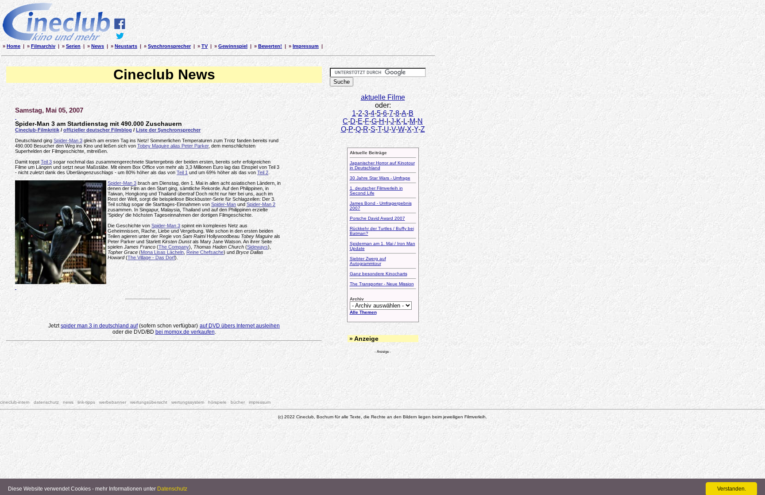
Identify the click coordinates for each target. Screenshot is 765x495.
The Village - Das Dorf (151, 257)
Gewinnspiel (232, 46)
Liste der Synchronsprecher (168, 130)
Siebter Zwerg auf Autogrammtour (368, 261)
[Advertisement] (164, 369)
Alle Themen (363, 312)
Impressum (306, 46)
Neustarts (126, 46)
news (68, 402)
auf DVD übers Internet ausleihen (240, 326)
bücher (238, 402)
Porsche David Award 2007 (377, 218)
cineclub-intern (15, 402)
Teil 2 (262, 172)
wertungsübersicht (148, 402)
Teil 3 (46, 161)
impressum (259, 402)
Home (13, 46)
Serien (73, 46)
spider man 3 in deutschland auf (99, 326)
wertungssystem (187, 402)
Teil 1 (182, 172)
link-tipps (86, 402)
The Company (173, 246)
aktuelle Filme (383, 97)
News (97, 46)
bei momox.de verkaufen (185, 332)
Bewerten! (270, 46)
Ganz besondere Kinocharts (378, 273)
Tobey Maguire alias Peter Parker (173, 145)
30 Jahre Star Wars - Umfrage (380, 177)
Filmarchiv (43, 46)
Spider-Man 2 (261, 204)
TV (204, 46)
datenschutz (46, 402)
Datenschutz (172, 489)
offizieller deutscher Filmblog (97, 130)
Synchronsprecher (169, 46)
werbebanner (112, 402)
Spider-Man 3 (68, 140)
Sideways (257, 246)
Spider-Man (223, 204)
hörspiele (217, 402)
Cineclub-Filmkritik (37, 130)
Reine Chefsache (205, 252)
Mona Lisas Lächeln (162, 252)
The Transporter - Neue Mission (382, 283)
